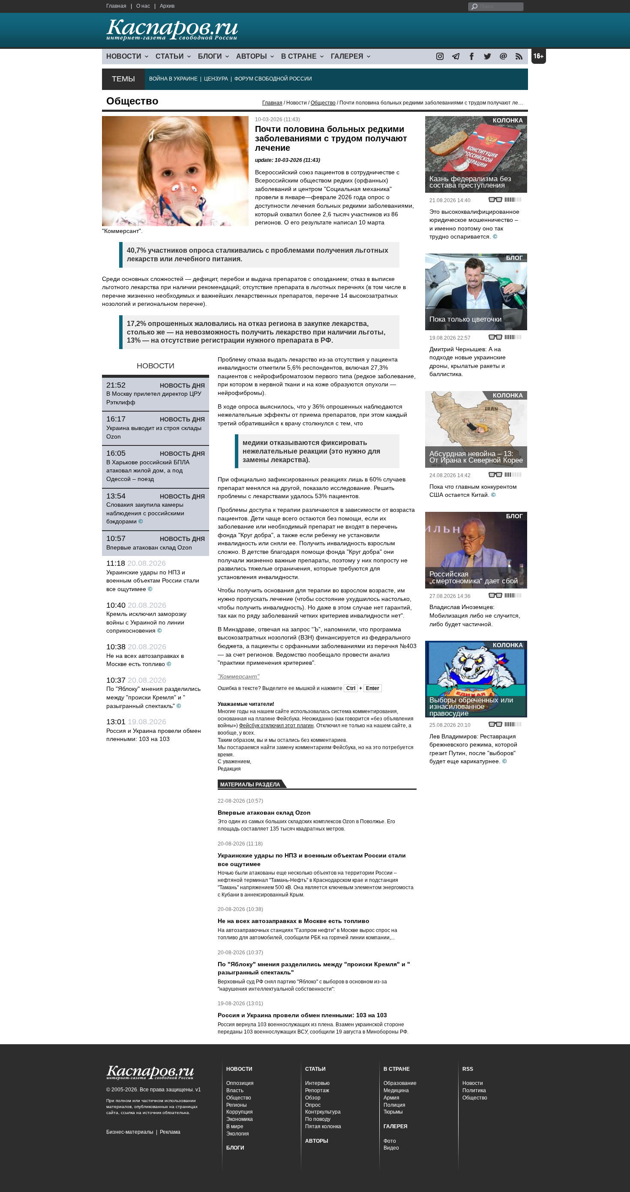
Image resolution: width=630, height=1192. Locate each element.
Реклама (170, 1132)
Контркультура (323, 1112)
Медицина (396, 1090)
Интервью (317, 1083)
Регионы (236, 1105)
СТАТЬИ (170, 56)
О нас (143, 6)
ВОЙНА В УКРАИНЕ (173, 79)
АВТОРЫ (251, 56)
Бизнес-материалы (129, 1132)
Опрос (313, 1105)
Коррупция (239, 1112)
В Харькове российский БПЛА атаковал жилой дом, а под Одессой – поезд (147, 470)
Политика (474, 1090)
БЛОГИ (210, 56)
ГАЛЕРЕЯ (347, 56)
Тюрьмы (393, 1112)
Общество (323, 103)
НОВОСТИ (123, 56)
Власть (234, 1090)
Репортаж (317, 1090)
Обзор (313, 1098)
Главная (116, 6)
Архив (167, 6)
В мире (234, 1126)
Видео (391, 1148)
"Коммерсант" (238, 676)
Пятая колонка (323, 1126)
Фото (390, 1141)
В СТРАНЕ (299, 56)
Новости (472, 1083)
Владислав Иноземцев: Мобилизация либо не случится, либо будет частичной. (474, 615)
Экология (237, 1134)
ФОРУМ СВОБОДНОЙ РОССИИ (273, 79)
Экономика (239, 1119)
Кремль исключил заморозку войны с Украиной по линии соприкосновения (146, 622)
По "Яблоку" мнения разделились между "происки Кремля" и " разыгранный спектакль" (153, 697)
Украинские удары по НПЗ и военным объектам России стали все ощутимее (152, 580)
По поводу (317, 1119)
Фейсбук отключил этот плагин (276, 726)
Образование (400, 1083)
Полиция (394, 1105)
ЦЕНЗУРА (216, 79)
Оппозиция (240, 1083)
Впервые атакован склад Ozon (149, 547)
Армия (391, 1098)
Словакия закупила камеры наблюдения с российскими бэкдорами (145, 513)
